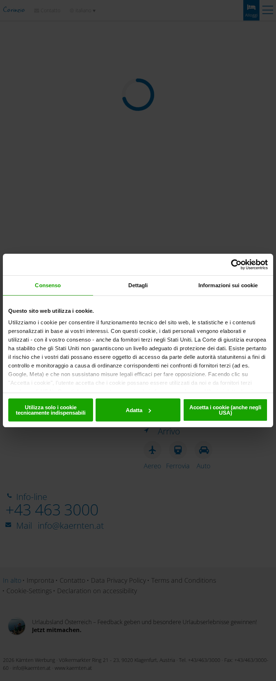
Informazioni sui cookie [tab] (228, 285)
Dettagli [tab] (138, 285)
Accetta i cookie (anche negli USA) (225, 410)
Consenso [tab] (48, 285)
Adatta (134, 410)
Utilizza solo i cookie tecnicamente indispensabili (51, 410)
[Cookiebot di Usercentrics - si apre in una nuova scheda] (236, 264)
